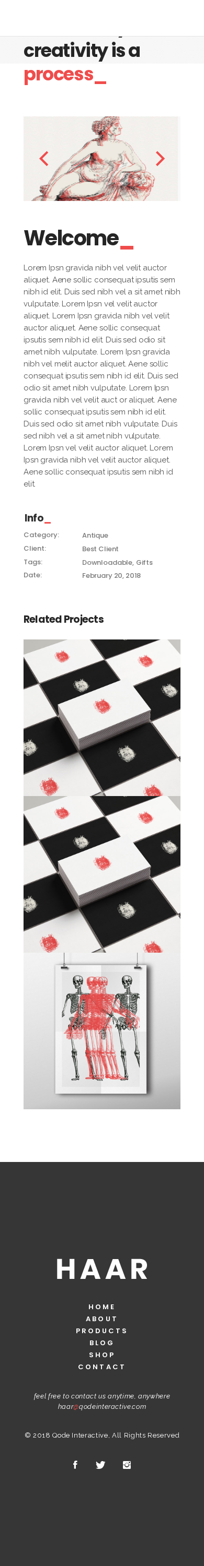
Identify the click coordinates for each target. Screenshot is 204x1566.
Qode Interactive (80, 1435)
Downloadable (107, 562)
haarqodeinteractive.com (102, 1406)
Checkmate (102, 712)
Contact (102, 1367)
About (102, 1319)
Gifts (144, 562)
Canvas (102, 1025)
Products (102, 1331)
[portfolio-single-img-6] (84, 158)
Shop (102, 1355)
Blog (102, 1343)
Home (102, 1307)
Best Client (100, 549)
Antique (95, 535)
